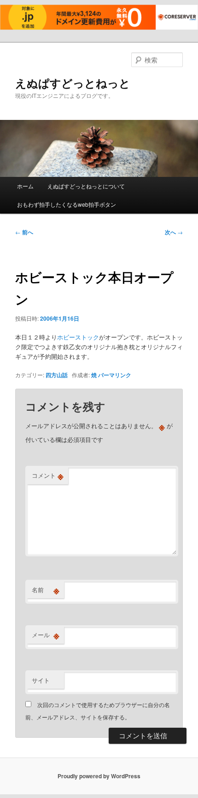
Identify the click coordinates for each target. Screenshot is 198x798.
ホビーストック (78, 337)
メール (45, 635)
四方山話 (57, 375)
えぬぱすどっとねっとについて (86, 186)
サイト (41, 680)
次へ (174, 232)
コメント (48, 475)
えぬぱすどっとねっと (72, 83)
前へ (24, 232)
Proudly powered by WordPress (99, 776)
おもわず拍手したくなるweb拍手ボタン (66, 204)
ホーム (25, 186)
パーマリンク (114, 375)
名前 (45, 590)
